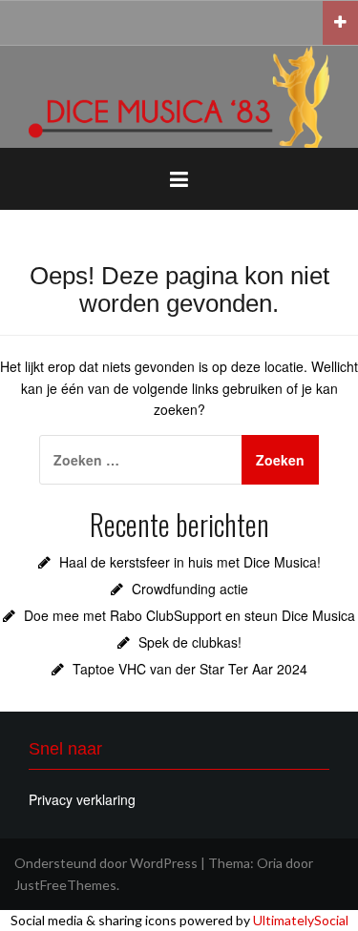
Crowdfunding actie (190, 588)
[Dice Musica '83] (179, 95)
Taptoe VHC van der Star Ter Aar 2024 (190, 668)
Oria (270, 863)
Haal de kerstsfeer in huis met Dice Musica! (190, 561)
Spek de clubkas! (190, 642)
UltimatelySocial (300, 920)
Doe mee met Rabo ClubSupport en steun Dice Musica (189, 615)
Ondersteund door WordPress (106, 863)
